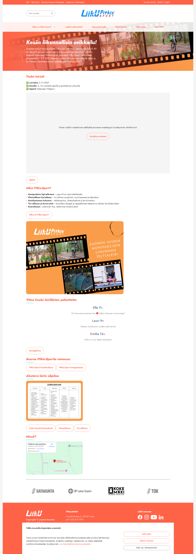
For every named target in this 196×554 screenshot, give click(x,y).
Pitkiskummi (141, 26)
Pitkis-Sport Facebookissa (41, 367)
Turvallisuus (82, 428)
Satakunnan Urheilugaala (75, 2)
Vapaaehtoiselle (99, 26)
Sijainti (32, 179)
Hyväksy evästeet (98, 136)
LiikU (27, 2)
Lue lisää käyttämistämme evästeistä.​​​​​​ (75, 544)
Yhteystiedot (120, 26)
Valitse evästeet (146, 541)
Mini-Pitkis (159, 26)
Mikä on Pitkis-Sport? (42, 26)
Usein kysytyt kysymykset (41, 428)
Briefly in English (164, 2)
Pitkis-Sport (35, 2)
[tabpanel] (98, 35)
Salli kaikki (146, 534)
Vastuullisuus (65, 428)
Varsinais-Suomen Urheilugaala (52, 2)
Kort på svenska (150, 2)
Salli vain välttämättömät (146, 547)
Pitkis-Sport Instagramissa (71, 367)
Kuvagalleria (35, 350)
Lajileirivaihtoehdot (74, 26)
